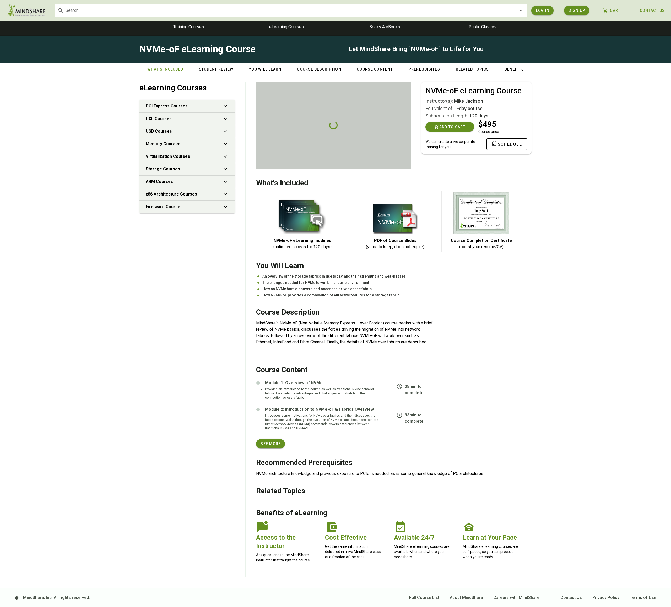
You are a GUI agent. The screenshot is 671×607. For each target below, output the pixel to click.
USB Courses (159, 131)
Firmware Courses (164, 206)
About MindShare (466, 597)
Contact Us (571, 597)
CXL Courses (159, 118)
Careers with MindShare (516, 597)
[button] (521, 10)
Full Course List (424, 597)
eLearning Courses (286, 26)
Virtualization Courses (168, 156)
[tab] (165, 69)
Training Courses (188, 26)
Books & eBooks (384, 26)
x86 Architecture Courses (171, 194)
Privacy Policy (605, 597)
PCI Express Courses (167, 106)
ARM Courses (159, 181)
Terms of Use (643, 597)
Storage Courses (163, 168)
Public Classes (482, 26)
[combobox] (291, 10)
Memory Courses (163, 143)
